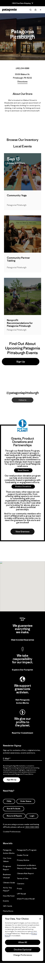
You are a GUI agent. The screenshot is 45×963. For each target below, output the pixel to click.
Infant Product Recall (25, 898)
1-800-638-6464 (32, 827)
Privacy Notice (23, 860)
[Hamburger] (40, 9)
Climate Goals (9, 882)
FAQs (9, 801)
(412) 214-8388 (22, 68)
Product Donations (23, 486)
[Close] (40, 919)
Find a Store (8, 911)
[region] (22, 938)
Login (32, 816)
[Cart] (35, 9)
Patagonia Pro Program (26, 850)
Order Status (25, 801)
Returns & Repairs (14, 816)
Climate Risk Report (25, 873)
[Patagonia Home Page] (9, 9)
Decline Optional (22, 949)
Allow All (22, 942)
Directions (23, 81)
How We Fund (8, 896)
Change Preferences (22, 955)
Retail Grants (23, 470)
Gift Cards (7, 906)
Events (6, 901)
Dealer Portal (22, 855)
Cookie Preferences (11, 831)
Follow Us (22, 400)
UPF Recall (21, 893)
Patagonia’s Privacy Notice (24, 774)
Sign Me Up (11, 780)
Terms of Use (22, 878)
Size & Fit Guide (13, 808)
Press (19, 888)
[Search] (30, 9)
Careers (20, 883)
